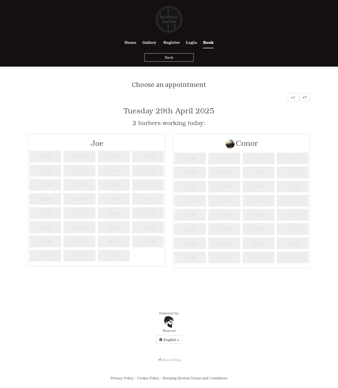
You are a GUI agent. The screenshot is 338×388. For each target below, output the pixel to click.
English (170, 339)
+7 (305, 97)
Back (169, 57)
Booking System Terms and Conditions (195, 378)
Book (208, 42)
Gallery (149, 42)
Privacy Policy (123, 378)
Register (171, 42)
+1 (293, 97)
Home (130, 42)
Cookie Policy (148, 378)
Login (191, 42)
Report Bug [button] (171, 359)
